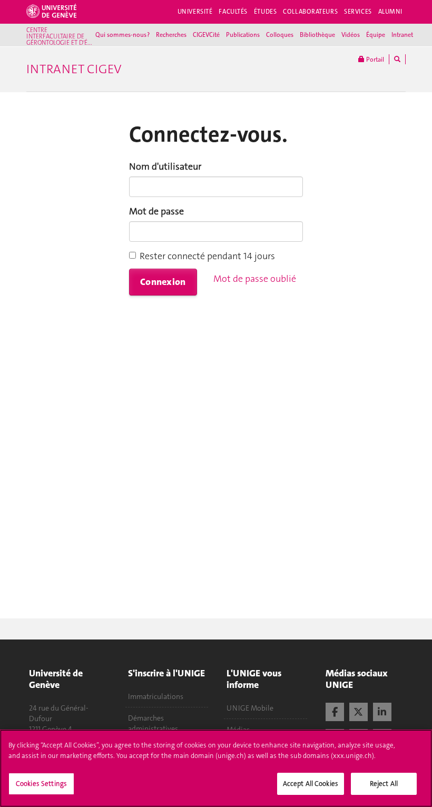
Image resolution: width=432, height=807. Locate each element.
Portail (374, 59)
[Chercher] (397, 59)
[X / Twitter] (358, 710)
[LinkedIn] (382, 710)
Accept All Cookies (310, 783)
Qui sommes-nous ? (122, 35)
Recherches (171, 35)
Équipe (375, 35)
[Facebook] (335, 710)
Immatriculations (155, 696)
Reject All (384, 783)
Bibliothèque (317, 35)
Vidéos (350, 35)
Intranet (402, 35)
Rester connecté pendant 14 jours (207, 256)
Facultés (233, 11)
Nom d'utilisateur (165, 166)
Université (195, 11)
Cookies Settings (41, 783)
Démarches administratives (153, 723)
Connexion (163, 281)
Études (265, 11)
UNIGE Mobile (250, 708)
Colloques (279, 35)
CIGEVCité (206, 35)
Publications (243, 35)
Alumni (390, 11)
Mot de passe (156, 211)
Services (358, 11)
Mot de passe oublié (254, 278)
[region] (216, 768)
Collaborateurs (310, 11)
